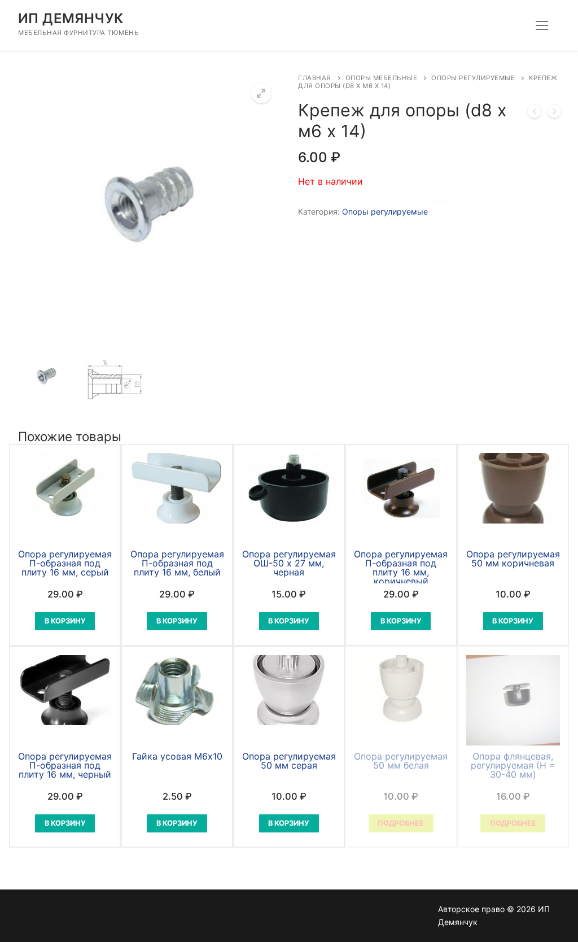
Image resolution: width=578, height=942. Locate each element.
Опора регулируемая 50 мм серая (289, 761)
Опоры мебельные (381, 78)
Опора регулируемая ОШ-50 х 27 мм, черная (289, 563)
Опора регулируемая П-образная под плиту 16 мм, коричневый (401, 567)
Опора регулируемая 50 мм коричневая (513, 558)
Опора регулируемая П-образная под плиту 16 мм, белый (177, 563)
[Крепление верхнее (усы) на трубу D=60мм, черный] (554, 113)
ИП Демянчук (70, 18)
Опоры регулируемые (473, 78)
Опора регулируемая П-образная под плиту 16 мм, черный (65, 765)
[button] (261, 93)
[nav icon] (542, 25)
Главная (314, 78)
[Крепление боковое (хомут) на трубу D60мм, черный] (534, 113)
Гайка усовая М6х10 (177, 756)
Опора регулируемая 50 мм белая (401, 761)
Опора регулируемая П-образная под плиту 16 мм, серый (65, 563)
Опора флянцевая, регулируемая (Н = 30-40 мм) (513, 765)
